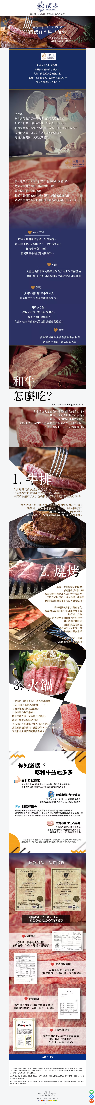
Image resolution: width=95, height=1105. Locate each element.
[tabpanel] (47, 32)
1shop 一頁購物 (49, 1103)
